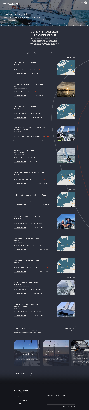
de (81, 2)
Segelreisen (55, 52)
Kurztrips (30, 52)
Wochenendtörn (46, 52)
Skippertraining (63, 52)
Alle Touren (23, 52)
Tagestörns (37, 52)
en (82, 2)
